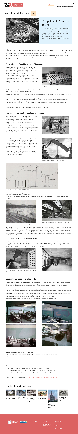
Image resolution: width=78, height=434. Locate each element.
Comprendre (58, 5)
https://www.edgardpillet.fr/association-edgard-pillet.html (43, 377)
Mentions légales (57, 421)
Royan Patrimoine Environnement (65, 6)
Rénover (64, 5)
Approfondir (70, 5)
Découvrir (51, 5)
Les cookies (56, 425)
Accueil (45, 5)
